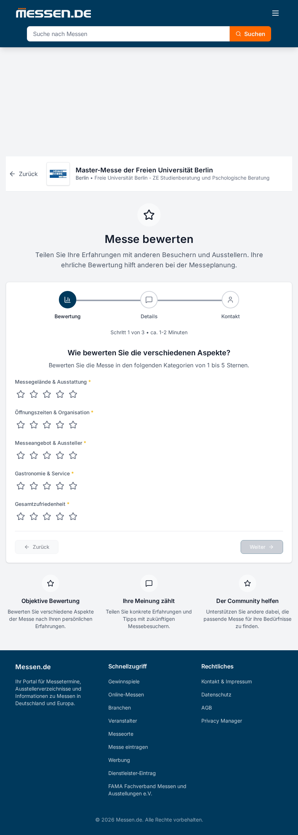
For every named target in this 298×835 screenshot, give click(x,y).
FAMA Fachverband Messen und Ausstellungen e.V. (147, 789)
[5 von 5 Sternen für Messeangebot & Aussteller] (73, 455)
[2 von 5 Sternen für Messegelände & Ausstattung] (34, 394)
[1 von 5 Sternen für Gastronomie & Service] (21, 486)
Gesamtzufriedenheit (42, 504)
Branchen (119, 707)
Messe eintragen (128, 747)
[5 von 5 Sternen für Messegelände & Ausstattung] (73, 394)
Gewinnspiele (124, 681)
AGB (206, 707)
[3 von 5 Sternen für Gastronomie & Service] (47, 486)
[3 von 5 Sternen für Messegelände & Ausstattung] (47, 394)
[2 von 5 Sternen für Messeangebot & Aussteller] (34, 455)
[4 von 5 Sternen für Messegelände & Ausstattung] (60, 394)
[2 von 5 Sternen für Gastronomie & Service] (34, 486)
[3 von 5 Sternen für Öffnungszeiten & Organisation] (47, 425)
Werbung (119, 760)
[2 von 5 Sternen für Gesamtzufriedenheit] (34, 516)
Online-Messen (126, 694)
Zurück (41, 547)
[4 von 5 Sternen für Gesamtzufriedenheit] (60, 516)
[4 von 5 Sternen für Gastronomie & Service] (60, 486)
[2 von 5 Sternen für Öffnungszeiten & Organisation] (34, 425)
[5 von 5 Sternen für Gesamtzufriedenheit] (73, 516)
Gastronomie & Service (44, 473)
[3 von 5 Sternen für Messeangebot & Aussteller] (47, 455)
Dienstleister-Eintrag (132, 773)
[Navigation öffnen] (275, 13)
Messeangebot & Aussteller (50, 443)
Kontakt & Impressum (226, 681)
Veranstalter (122, 721)
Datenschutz (216, 694)
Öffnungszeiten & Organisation (54, 412)
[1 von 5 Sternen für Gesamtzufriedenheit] (21, 516)
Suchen (254, 33)
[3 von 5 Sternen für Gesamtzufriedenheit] (47, 516)
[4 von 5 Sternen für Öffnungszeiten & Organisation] (60, 425)
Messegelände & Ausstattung (53, 382)
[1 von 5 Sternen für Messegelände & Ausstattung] (21, 394)
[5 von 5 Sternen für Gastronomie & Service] (73, 486)
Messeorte (120, 734)
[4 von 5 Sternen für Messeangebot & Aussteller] (60, 455)
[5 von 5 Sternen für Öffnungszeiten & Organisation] (73, 425)
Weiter (257, 547)
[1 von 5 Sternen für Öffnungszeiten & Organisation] (21, 425)
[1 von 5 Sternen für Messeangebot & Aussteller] (21, 455)
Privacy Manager (221, 721)
